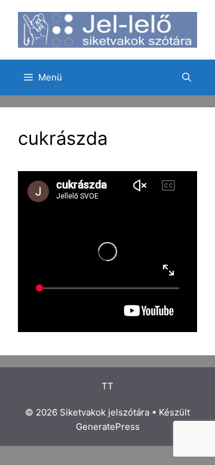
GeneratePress (108, 426)
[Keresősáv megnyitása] (186, 77)
